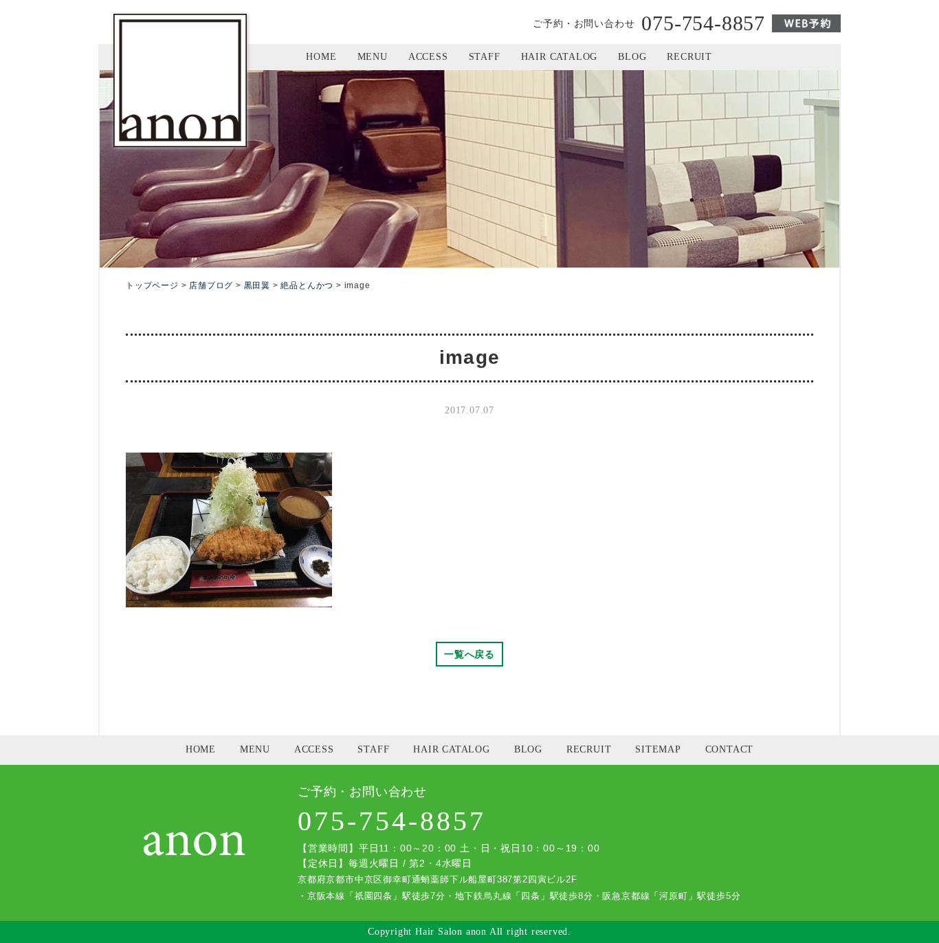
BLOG (632, 57)
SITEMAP (658, 749)
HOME (321, 57)
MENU (372, 57)
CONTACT (729, 749)
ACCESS (428, 57)
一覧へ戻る (469, 654)
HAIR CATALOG (559, 57)
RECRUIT (689, 57)
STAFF (484, 57)
